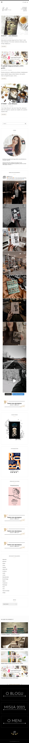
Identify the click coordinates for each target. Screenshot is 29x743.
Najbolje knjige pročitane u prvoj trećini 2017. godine (12, 663)
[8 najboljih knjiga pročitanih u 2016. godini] (14, 58)
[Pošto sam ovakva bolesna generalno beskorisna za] (14, 239)
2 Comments (11, 105)
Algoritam (5, 559)
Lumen (4, 575)
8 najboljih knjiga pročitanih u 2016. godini (9, 677)
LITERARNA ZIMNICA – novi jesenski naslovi (10, 634)
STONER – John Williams (9, 104)
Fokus (4, 565)
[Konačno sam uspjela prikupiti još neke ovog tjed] (14, 286)
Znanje (4, 592)
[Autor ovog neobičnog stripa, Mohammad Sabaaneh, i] (14, 216)
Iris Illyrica (4, 571)
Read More (4, 46)
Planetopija (5, 584)
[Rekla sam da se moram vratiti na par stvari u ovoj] (14, 192)
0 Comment (10, 70)
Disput (4, 563)
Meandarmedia (6, 577)
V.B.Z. (4, 588)
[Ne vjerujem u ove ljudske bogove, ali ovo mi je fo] (14, 381)
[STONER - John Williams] (14, 93)
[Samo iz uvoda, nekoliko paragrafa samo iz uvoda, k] (14, 333)
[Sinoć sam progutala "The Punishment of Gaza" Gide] (14, 310)
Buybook (4, 561)
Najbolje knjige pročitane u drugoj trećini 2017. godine (12, 649)
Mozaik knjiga (5, 579)
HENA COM (5, 569)
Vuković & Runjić (6, 590)
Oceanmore (5, 582)
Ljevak (4, 573)
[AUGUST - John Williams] (14, 25)
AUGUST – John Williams (9, 36)
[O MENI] (14, 145)
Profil (4, 586)
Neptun (4, 580)
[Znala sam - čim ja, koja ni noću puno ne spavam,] (14, 263)
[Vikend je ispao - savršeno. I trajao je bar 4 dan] (14, 357)
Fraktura (4, 567)
